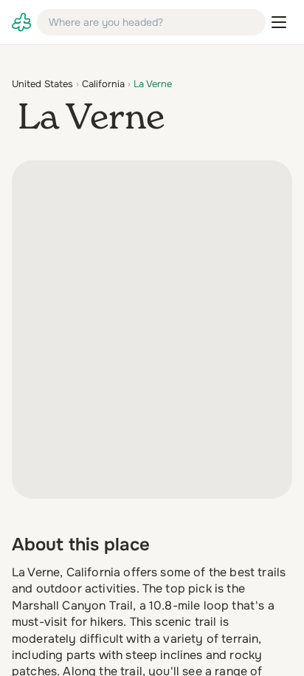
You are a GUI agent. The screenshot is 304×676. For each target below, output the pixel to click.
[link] (21, 22)
